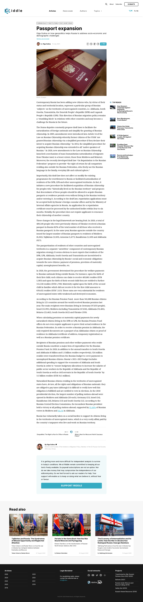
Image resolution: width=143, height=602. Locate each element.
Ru (135, 11)
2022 (6, 581)
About (112, 4)
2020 (6, 584)
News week (68, 11)
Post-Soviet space (66, 23)
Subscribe (119, 4)
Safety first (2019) (121, 588)
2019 (34, 584)
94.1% (60, 410)
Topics (97, 11)
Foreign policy (42, 23)
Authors (83, 11)
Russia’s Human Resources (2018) (126, 591)
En (137, 11)
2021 (33, 581)
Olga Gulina (47, 44)
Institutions (53, 23)
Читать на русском (42, 39)
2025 (34, 574)
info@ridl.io (63, 580)
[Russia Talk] (99, 582)
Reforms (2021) (120, 579)
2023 (34, 577)
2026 (6, 574)
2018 (6, 588)
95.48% (92, 407)
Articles (52, 11)
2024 (6, 577)
